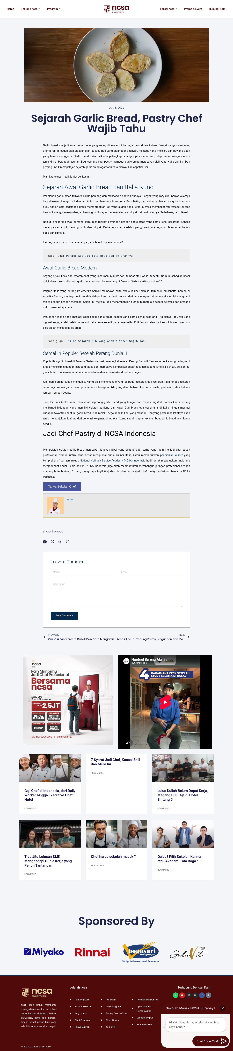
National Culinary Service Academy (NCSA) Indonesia (112, 460)
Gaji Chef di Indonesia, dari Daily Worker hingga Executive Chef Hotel (49, 795)
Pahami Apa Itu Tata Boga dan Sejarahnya (99, 255)
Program (52, 9)
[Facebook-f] (202, 995)
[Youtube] (182, 995)
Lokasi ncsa (167, 9)
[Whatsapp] (176, 995)
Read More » (31, 808)
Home (10, 9)
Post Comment (64, 615)
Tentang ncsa (29, 9)
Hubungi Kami (217, 9)
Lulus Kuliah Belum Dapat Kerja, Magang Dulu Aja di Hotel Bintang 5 (182, 795)
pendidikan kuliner (171, 455)
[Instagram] (189, 995)
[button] (45, 542)
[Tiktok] (209, 995)
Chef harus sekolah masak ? (113, 857)
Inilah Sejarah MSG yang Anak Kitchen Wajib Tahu (106, 341)
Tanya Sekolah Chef (62, 486)
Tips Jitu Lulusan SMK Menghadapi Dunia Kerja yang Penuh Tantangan (48, 861)
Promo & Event (193, 9)
